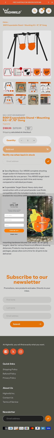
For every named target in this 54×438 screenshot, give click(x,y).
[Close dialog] (51, 198)
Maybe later (14, 234)
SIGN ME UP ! (14, 231)
